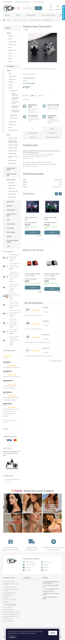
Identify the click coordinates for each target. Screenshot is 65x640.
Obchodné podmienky (7, 1)
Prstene (10, 56)
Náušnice (10, 53)
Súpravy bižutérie (12, 41)
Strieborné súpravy (12, 160)
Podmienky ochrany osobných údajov (22, 1)
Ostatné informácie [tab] (32, 133)
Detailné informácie (52, 68)
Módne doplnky (10, 201)
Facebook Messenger (30, 564)
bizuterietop (46, 567)
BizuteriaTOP (28, 567)
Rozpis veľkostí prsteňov (10, 593)
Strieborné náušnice (12, 138)
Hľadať (38, 8)
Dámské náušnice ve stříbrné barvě (15, 111)
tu (34, 633)
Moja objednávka (8, 618)
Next (60, 193)
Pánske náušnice (14, 118)
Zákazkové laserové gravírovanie (12, 614)
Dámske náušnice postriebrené (15, 98)
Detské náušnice (13, 115)
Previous (56, 193)
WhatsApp (46, 564)
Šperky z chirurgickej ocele (11, 174)
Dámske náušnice (14, 90)
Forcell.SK (8, 481)
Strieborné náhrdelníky (13, 145)
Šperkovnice (9, 205)
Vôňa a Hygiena (10, 228)
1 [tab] (41, 239)
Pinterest (45, 570)
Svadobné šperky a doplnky (11, 169)
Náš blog (7, 601)
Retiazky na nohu (12, 50)
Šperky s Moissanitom (13, 191)
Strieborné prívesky (12, 148)
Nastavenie (12, 637)
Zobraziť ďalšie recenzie (55, 360)
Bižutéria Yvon (11, 182)
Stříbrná (56, 179)
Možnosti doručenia (30, 83)
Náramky (10, 39)
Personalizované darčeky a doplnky (12, 241)
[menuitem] (8, 15)
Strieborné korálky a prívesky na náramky (12, 141)
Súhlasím (52, 633)
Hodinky (8, 219)
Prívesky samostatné (13, 130)
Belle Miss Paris (11, 197)
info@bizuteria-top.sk (30, 562)
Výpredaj (9, 33)
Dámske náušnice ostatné (15, 102)
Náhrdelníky (10, 36)
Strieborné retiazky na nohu (13, 157)
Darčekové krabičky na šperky (12, 214)
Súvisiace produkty (51, 133)
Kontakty (7, 597)
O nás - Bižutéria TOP (9, 621)
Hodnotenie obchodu (9, 609)
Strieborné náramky (12, 150)
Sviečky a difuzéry (11, 224)
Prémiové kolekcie (11, 179)
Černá (60, 179)
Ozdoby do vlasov (12, 44)
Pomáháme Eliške (9, 595)
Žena (60, 184)
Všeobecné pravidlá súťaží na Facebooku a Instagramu (11, 604)
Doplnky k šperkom (11, 210)
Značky (8, 246)
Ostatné (10, 61)
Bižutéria (9, 70)
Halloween (9, 236)
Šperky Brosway (11, 185)
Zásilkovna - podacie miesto (11, 599)
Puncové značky (8, 607)
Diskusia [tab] (52, 128)
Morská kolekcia (10, 66)
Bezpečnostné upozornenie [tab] (52, 137)
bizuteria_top (28, 570)
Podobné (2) (31, 137)
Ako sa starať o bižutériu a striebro (12, 612)
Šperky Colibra (11, 188)
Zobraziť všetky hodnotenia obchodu (10, 421)
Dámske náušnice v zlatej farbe (15, 106)
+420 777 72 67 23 (48, 562)
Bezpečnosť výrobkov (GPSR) (11, 616)
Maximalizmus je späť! (49, 591)
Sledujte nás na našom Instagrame (39, 490)
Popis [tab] (33, 128)
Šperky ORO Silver (12, 194)
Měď (61, 182)
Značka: (26, 99)
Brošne (9, 47)
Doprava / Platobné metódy (39, 1)
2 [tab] (43, 239)
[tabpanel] (32, 217)
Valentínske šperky (11, 232)
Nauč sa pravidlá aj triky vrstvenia (51, 589)
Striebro (10, 58)
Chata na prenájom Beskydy (13, 479)
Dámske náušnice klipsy (15, 94)
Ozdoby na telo (12, 79)
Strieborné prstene (12, 153)
